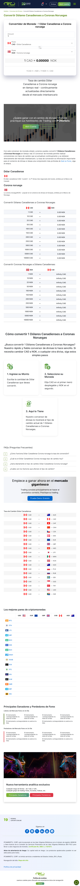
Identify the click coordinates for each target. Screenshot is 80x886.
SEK (54, 577)
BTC (10, 620)
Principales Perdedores (41, 795)
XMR (10, 684)
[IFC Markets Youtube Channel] (47, 831)
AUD (54, 515)
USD (54, 590)
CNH (54, 527)
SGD (54, 581)
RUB (54, 573)
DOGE (11, 660)
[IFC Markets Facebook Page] (27, 831)
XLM (10, 679)
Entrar (53, 4)
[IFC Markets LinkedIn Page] (42, 831)
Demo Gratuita (48, 126)
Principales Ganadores (17, 795)
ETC (10, 669)
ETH (10, 625)
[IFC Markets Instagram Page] (32, 831)
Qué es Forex (66, 161)
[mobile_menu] (74, 4)
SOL (10, 674)
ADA (10, 645)
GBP (54, 544)
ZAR (54, 594)
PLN (54, 569)
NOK (54, 561)
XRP (10, 635)
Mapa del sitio (23, 860)
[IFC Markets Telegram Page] (52, 831)
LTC (10, 630)
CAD (54, 519)
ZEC (10, 694)
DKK (54, 536)
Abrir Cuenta (30, 126)
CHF (54, 523)
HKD (54, 548)
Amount (11, 34)
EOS (10, 664)
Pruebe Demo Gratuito (40, 498)
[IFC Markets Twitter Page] (37, 831)
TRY (54, 586)
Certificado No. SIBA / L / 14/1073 (40, 846)
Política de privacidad (12, 867)
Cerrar (40, 883)
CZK (54, 531)
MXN (54, 556)
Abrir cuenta (64, 4)
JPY (54, 552)
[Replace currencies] (40, 47)
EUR (54, 540)
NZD (54, 565)
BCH (10, 640)
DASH (11, 655)
